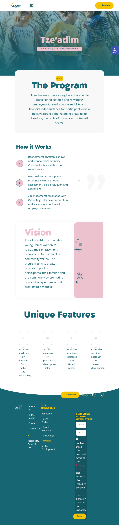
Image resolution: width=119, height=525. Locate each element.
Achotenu (45, 414)
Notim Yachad (45, 420)
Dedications (32, 429)
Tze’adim (45, 441)
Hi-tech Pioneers (45, 429)
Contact (32, 424)
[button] (115, 50)
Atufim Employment (45, 448)
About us (32, 408)
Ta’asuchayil (45, 436)
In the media (32, 416)
